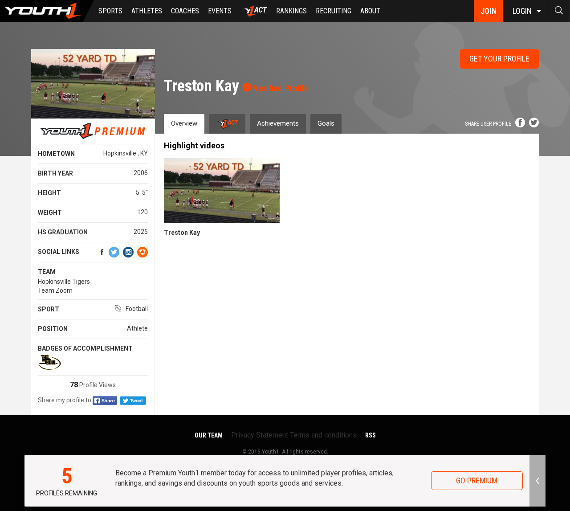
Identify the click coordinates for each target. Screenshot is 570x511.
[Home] (47, 11)
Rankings (291, 11)
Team (47, 271)
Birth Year (55, 173)
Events (220, 11)
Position (53, 328)
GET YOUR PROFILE (499, 58)
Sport (48, 309)
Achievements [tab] (278, 123)
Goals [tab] (326, 123)
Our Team (209, 435)
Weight (50, 212)
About (370, 11)
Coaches (185, 11)
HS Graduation (63, 232)
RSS (370, 435)
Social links (58, 251)
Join (488, 11)
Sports (110, 11)
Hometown (56, 153)
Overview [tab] (184, 123)
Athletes (146, 11)
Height (49, 192)
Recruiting (333, 11)
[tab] (227, 123)
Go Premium (476, 480)
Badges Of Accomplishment (85, 348)
